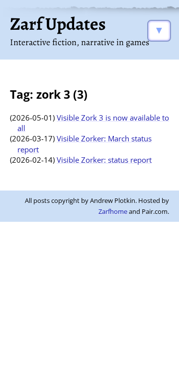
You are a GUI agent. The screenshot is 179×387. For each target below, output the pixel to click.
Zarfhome (112, 211)
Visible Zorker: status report (104, 160)
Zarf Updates (58, 23)
